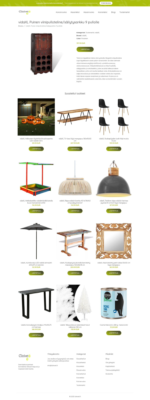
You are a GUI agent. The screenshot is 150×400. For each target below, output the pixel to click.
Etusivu (20, 26)
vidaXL (97, 33)
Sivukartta (109, 374)
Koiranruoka (61, 12)
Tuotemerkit (124, 12)
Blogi (113, 12)
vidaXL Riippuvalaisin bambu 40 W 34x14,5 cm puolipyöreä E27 (75, 202)
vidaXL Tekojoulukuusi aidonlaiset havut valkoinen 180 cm (75, 326)
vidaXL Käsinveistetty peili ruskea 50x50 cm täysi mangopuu (113, 264)
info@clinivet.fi (52, 365)
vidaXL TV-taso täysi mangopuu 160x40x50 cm (75, 140)
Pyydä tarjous (106, 3)
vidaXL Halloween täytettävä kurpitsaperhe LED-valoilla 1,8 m (36, 140)
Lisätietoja (85, 49)
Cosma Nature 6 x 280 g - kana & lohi (114, 325)
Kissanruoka (89, 12)
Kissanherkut (81, 359)
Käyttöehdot (110, 366)
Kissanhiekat (81, 362)
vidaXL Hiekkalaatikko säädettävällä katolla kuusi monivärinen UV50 (36, 202)
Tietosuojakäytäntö (113, 370)
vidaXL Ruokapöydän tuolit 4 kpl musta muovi (113, 140)
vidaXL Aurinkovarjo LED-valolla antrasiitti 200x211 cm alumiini (36, 264)
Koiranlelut (102, 12)
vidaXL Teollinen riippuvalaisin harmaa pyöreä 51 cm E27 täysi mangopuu (114, 202)
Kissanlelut (75, 12)
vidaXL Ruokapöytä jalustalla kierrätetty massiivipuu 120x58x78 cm (75, 264)
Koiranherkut (81, 374)
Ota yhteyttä (110, 362)
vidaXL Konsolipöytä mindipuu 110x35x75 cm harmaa (36, 326)
